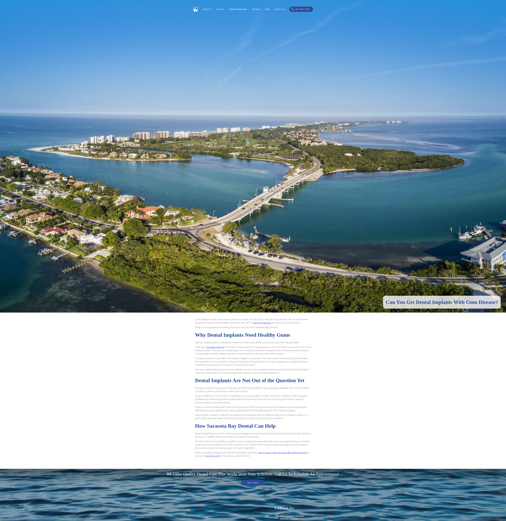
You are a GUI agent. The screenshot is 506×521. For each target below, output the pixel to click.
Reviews (256, 9)
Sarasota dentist (215, 347)
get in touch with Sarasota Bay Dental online (283, 452)
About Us (207, 9)
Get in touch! (253, 483)
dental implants (262, 323)
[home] (195, 9)
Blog (267, 9)
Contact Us (279, 9)
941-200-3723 (302, 9)
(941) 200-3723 (212, 456)
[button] (220, 9)
